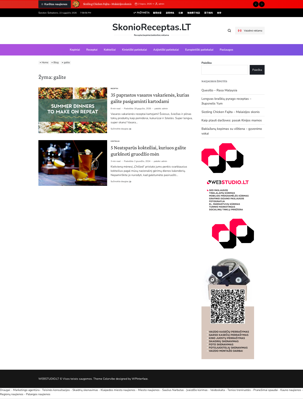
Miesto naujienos (149, 390)
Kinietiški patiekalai (134, 50)
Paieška (206, 63)
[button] (256, 4)
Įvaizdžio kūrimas (197, 390)
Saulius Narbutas (173, 390)
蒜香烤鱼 (170, 12)
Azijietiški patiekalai (166, 50)
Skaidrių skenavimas (85, 390)
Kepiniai (75, 50)
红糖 (181, 12)
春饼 (219, 12)
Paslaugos (226, 50)
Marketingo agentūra (26, 390)
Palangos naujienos (38, 394)
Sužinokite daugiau (121, 128)
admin (161, 3)
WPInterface (140, 379)
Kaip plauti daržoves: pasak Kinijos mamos (231, 120)
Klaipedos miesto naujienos (118, 390)
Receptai (91, 50)
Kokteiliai (110, 50)
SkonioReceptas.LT (151, 27)
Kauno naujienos (290, 390)
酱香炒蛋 (157, 12)
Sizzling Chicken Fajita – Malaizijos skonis (107, 4)
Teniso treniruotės (239, 390)
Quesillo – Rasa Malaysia (219, 90)
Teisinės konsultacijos (56, 390)
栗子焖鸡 (208, 12)
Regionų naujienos (11, 394)
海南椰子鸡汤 (193, 12)
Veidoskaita (217, 390)
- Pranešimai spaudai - (265, 390)
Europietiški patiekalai (199, 50)
